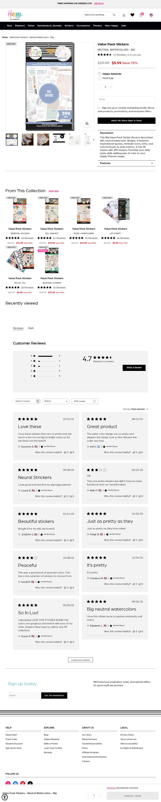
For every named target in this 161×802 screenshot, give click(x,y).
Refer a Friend (51, 744)
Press (85, 748)
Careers (86, 761)
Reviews (48, 752)
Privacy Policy (127, 735)
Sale (123, 26)
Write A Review (134, 368)
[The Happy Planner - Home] (15, 15)
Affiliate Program (90, 752)
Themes (97, 26)
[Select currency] (151, 15)
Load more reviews (80, 660)
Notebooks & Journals (49, 26)
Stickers (69, 26)
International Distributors (94, 757)
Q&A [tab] (31, 328)
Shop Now (54, 191)
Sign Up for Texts (14, 748)
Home (5, 37)
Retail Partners (89, 739)
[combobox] (55, 401)
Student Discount (14, 744)
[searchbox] (24, 401)
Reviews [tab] (18, 328)
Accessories (83, 26)
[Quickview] (30, 220)
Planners (20, 26)
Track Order (11, 739)
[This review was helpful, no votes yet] (65, 452)
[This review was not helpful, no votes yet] (71, 452)
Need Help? (11, 735)
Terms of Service (128, 739)
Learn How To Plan (53, 748)
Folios (31, 26)
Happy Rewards (51, 739)
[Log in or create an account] (124, 15)
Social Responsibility (92, 744)
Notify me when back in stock (126, 121)
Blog (46, 735)
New (9, 26)
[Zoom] (50, 86)
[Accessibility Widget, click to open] (5, 797)
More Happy (111, 26)
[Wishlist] (132, 15)
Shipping (111, 788)
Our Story (87, 735)
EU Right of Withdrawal (131, 748)
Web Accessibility (129, 744)
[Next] (92, 139)
